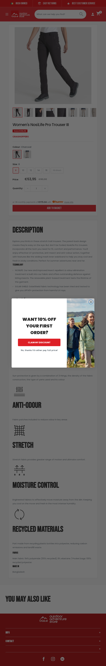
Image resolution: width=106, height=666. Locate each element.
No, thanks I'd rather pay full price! (39, 350)
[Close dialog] (90, 302)
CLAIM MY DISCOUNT (39, 342)
